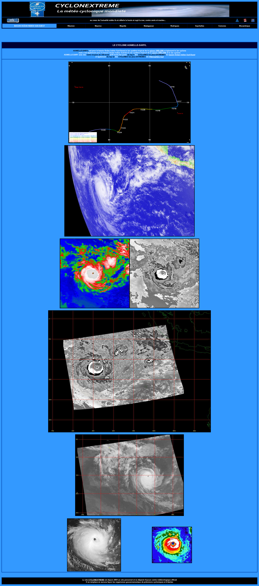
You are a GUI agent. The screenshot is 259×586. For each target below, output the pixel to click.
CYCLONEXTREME (96, 580)
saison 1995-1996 (156, 51)
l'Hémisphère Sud (156, 57)
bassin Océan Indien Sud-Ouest (182, 55)
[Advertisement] (129, 35)
